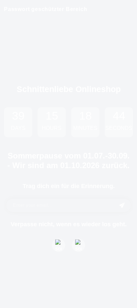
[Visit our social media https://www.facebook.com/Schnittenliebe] (58, 245)
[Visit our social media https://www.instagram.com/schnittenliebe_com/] (78, 245)
